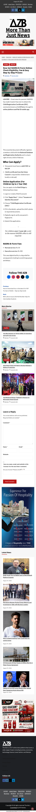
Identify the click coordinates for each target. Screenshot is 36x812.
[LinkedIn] (27, 277)
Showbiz (25, 7)
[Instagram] (13, 277)
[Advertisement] (18, 130)
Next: (16, 296)
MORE (30, 7)
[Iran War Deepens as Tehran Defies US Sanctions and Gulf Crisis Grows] (18, 320)
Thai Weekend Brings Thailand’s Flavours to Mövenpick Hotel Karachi (16, 398)
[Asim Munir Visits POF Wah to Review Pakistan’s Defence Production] (18, 352)
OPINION (19, 7)
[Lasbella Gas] (18, 716)
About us (5, 770)
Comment (6, 423)
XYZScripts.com (26, 811)
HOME (5, 4)
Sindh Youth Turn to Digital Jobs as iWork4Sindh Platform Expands (17, 576)
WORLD (24, 4)
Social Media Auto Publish (11, 811)
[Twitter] (22, 277)
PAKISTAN (18, 4)
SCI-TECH (13, 7)
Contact (4, 754)
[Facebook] (8, 277)
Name (5, 447)
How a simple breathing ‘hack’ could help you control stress (16, 639)
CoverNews (13, 807)
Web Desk (6, 338)
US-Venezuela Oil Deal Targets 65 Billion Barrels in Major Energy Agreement (18, 664)
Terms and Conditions (8, 758)
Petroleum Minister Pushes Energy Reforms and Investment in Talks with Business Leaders (17, 603)
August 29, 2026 (14, 338)
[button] (5, 52)
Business (30, 4)
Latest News (11, 4)
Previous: (16, 288)
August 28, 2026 (14, 402)
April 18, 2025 (15, 75)
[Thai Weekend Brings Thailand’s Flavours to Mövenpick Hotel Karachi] (18, 384)
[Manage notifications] (32, 808)
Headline (6, 64)
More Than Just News (18, 32)
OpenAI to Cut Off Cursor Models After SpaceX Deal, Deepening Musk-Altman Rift (17, 689)
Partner (4, 766)
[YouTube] (18, 277)
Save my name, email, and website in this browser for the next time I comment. (15, 465)
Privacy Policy (6, 762)
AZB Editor (7, 75)
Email (21, 447)
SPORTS (7, 7)
